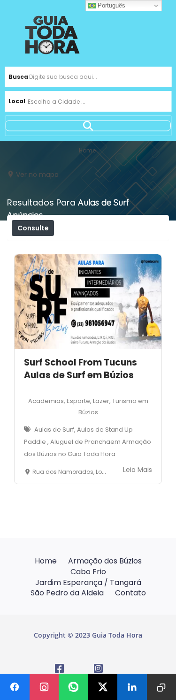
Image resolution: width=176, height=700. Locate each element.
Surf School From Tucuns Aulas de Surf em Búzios (80, 368)
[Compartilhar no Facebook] (15, 687)
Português (110, 5)
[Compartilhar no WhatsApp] (73, 687)
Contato (130, 592)
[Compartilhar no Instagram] (44, 687)
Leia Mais (137, 469)
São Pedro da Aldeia (67, 592)
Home (46, 560)
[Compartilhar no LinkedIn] (132, 687)
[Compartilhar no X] (103, 687)
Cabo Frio (88, 571)
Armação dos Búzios (105, 560)
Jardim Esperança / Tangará (88, 582)
